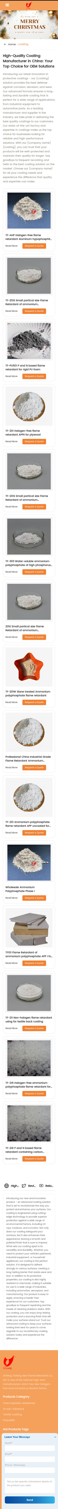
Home (12, 44)
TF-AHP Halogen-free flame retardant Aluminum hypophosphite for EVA (28, 239)
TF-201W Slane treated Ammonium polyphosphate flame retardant (27, 694)
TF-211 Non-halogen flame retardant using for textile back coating (28, 1020)
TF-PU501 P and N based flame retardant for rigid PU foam (25, 368)
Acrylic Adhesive (13, 1409)
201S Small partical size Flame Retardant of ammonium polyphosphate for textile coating (26, 630)
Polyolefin (9, 1420)
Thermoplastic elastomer (19, 1403)
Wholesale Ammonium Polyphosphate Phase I (20, 889)
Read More (11, 246)
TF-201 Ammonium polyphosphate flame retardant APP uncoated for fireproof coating (27, 826)
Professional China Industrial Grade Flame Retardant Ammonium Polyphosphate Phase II (28, 761)
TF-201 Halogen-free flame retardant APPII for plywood (23, 433)
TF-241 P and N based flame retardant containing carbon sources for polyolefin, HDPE (24, 1152)
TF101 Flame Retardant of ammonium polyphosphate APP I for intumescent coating (28, 956)
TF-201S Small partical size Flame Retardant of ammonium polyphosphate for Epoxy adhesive (27, 500)
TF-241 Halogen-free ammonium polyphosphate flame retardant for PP (28, 1087)
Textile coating (12, 1414)
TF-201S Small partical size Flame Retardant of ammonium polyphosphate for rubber (26, 304)
